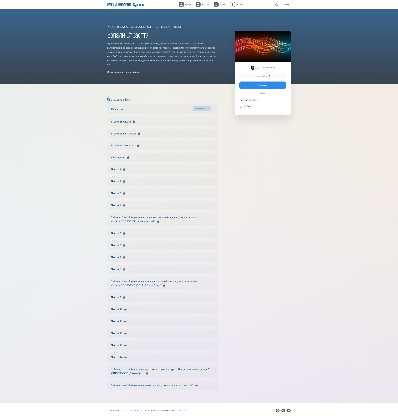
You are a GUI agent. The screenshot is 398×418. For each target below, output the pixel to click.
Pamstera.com (180, 410)
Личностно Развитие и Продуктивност (156, 27)
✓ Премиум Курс (118, 27)
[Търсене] (277, 5)
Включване (263, 85)
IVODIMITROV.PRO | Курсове (125, 4)
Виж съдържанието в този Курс (123, 72)
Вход (286, 4)
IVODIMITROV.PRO (130, 410)
